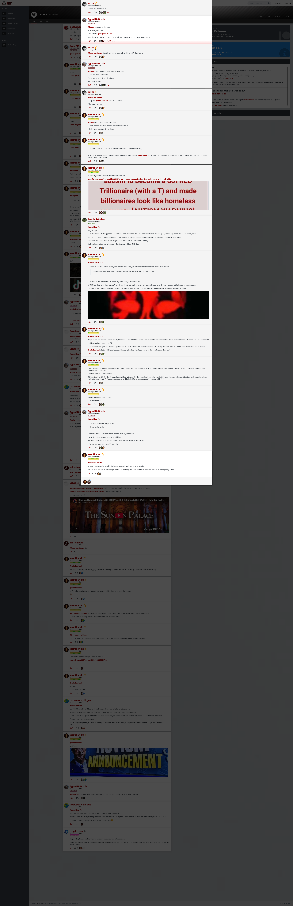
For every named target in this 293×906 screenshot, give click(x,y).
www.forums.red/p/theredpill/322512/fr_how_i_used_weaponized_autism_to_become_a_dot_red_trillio (129, 179)
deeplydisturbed (96, 219)
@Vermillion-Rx (94, 227)
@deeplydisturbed (95, 262)
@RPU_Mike (142, 155)
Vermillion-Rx (95, 114)
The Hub (98, 6)
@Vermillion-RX (102, 101)
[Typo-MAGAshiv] (99, 41)
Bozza (91, 3)
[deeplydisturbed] (105, 12)
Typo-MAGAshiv (96, 19)
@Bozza (91, 27)
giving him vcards (105, 34)
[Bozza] (99, 12)
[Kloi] (104, 247)
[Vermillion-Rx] (104, 56)
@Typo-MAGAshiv (95, 53)
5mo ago (91, 6)
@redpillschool (94, 350)
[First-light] (104, 41)
